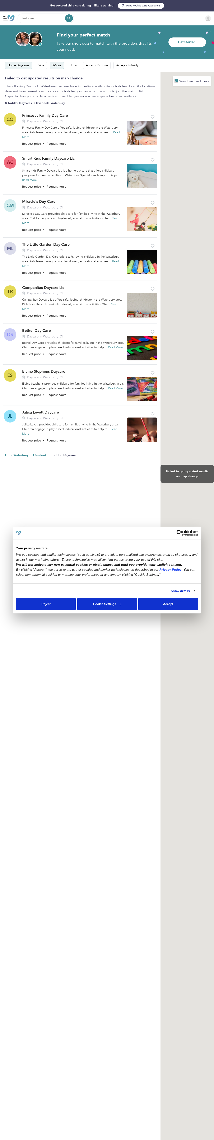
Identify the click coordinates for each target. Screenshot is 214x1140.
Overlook (40, 455)
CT (7, 455)
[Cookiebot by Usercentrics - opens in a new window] (179, 533)
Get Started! (187, 42)
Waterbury (21, 455)
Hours (74, 65)
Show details (180, 590)
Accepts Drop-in (97, 65)
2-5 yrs (56, 65)
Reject (46, 604)
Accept (168, 604)
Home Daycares (18, 65)
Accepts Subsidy (127, 65)
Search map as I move (193, 81)
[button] (152, 117)
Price (41, 65)
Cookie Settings (104, 604)
